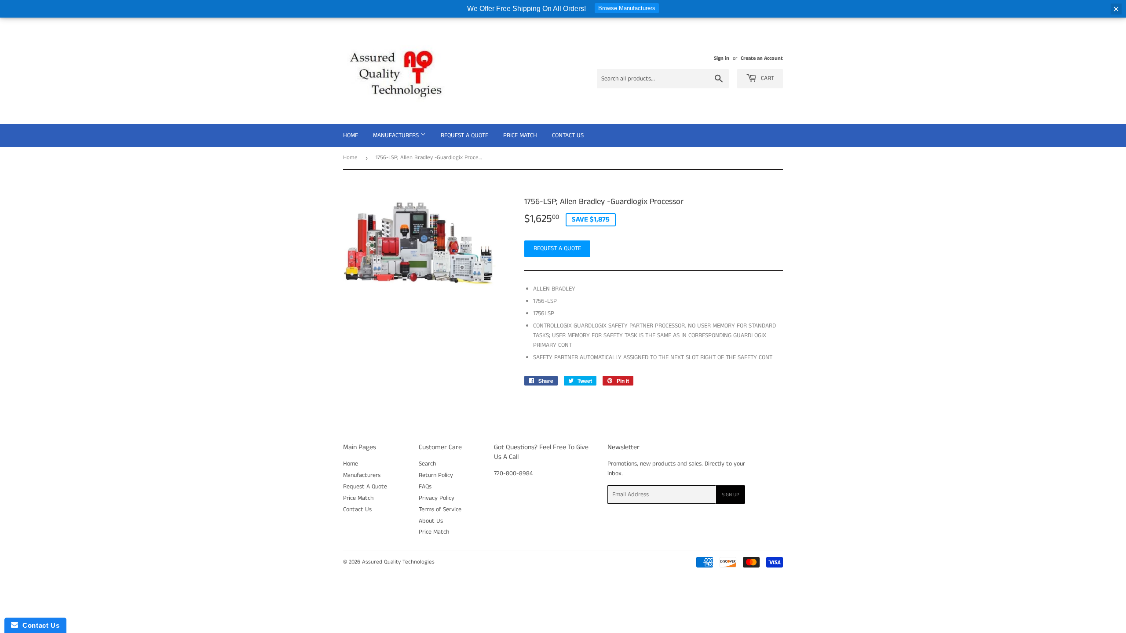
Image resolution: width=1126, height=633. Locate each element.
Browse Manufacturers (626, 8)
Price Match (520, 135)
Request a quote (557, 248)
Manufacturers (396, 135)
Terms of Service (440, 509)
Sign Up (730, 494)
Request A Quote (464, 135)
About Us (431, 521)
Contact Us (568, 135)
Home (350, 135)
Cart (766, 78)
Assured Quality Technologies (398, 562)
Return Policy (436, 475)
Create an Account (762, 58)
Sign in (721, 58)
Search (427, 463)
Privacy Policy (436, 498)
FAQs (425, 486)
